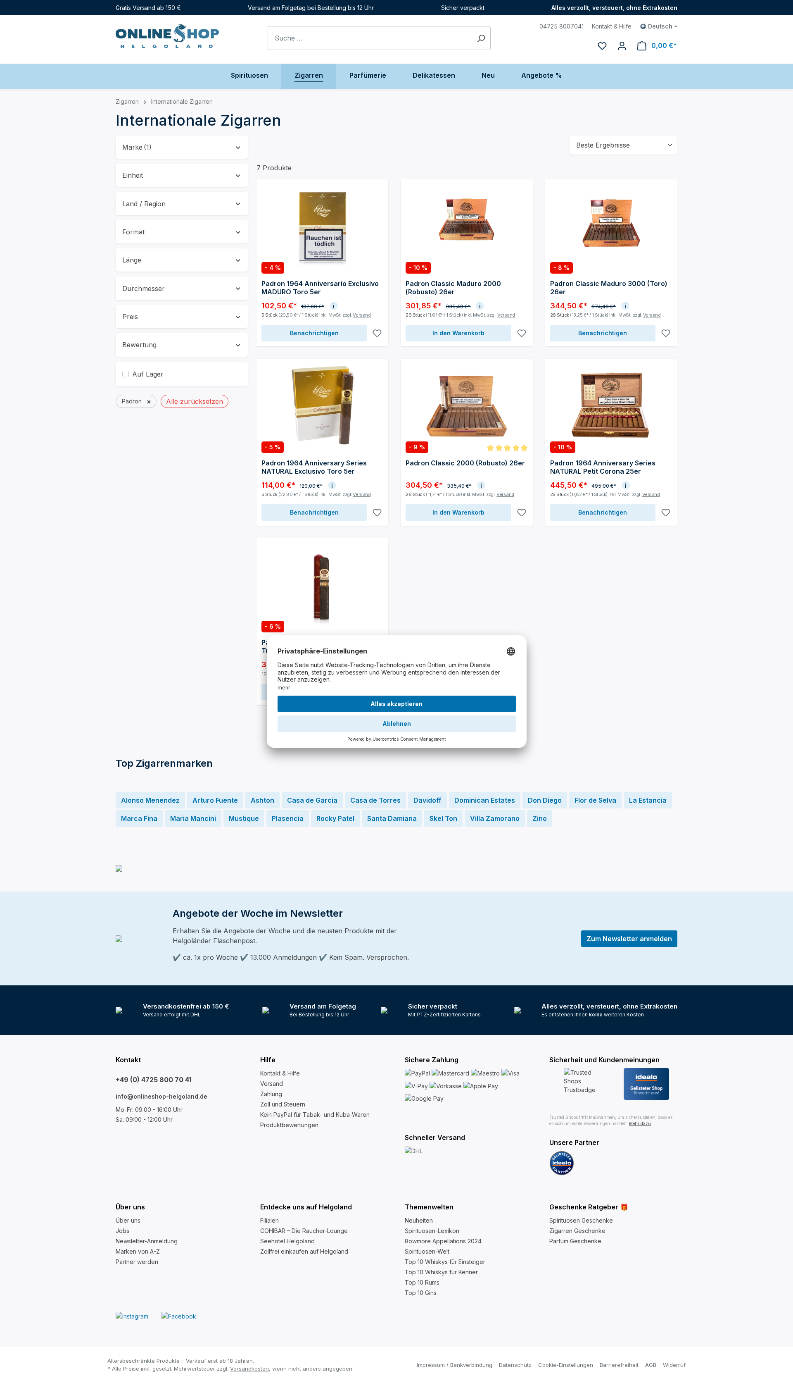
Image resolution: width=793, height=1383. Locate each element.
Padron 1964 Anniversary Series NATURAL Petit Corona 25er (602, 467)
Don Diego (545, 800)
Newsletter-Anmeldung (147, 1241)
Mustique (244, 818)
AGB (650, 1365)
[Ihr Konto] (622, 45)
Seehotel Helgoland (287, 1241)
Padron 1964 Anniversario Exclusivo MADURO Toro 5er (320, 287)
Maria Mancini (193, 818)
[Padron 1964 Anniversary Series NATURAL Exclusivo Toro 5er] (322, 405)
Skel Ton (443, 818)
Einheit (132, 175)
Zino (539, 818)
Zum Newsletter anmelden (629, 939)
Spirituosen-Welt (427, 1251)
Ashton (262, 800)
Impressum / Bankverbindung (454, 1365)
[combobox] (370, 38)
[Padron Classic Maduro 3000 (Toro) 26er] (611, 225)
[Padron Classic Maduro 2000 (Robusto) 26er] (466, 225)
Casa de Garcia (312, 800)
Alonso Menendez (150, 800)
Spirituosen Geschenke (581, 1220)
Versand (361, 315)
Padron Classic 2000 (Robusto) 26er (465, 463)
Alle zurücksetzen (194, 401)
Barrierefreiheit (619, 1365)
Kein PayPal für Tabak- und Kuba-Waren (315, 1114)
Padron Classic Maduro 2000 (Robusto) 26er (453, 287)
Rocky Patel (335, 818)
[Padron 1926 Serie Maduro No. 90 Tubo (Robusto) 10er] (322, 584)
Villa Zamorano (495, 818)
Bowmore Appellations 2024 (443, 1241)
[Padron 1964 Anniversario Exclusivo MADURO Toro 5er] (322, 225)
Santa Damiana (392, 818)
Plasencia (288, 818)
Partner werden (137, 1261)
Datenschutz (515, 1365)
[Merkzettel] (602, 45)
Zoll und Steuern (282, 1104)
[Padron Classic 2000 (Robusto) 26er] (466, 405)
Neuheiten (419, 1220)
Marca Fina (139, 818)
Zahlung (271, 1093)
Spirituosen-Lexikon (432, 1230)
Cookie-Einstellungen (565, 1365)
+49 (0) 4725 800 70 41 (153, 1079)
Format (133, 232)
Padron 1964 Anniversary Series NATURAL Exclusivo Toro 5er (314, 467)
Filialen (269, 1220)
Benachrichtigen (314, 332)
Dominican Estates (484, 800)
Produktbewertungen (289, 1124)
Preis (130, 316)
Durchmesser (143, 288)
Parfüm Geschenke (575, 1241)
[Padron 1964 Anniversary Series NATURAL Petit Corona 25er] (611, 405)
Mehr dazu (640, 1123)
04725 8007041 (561, 26)
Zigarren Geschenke (577, 1230)
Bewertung (139, 345)
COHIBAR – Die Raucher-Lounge (304, 1230)
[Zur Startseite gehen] (167, 36)
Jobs (122, 1230)
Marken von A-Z (138, 1251)
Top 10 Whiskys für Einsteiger (445, 1261)
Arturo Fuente (215, 800)
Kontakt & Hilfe (612, 26)
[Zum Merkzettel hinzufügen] (377, 333)
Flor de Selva (595, 800)
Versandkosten (249, 1368)
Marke (137, 147)
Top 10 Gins (421, 1292)
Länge (131, 260)
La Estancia (648, 800)
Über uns (128, 1220)
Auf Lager (148, 374)
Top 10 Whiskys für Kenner (441, 1272)
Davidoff (427, 800)
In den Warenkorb (458, 332)
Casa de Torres (375, 800)
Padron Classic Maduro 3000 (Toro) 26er (608, 287)
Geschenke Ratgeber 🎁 (588, 1207)
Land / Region (144, 204)
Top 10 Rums (422, 1282)
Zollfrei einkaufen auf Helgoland (304, 1251)
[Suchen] (481, 38)
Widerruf (674, 1365)
